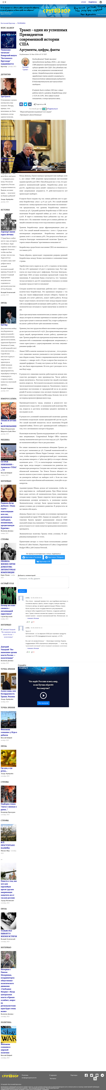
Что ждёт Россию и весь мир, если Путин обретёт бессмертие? (43, 685)
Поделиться (39, 104)
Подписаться (53, 109)
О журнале (53, 1075)
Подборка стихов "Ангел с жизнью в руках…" (9, 807)
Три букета (5, 96)
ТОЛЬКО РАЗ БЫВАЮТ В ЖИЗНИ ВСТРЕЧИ (9, 934)
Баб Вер (4, 325)
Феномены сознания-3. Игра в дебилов (9, 732)
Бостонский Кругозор (14, 1084)
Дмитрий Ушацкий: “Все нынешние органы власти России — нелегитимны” (9, 652)
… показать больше (32, 618)
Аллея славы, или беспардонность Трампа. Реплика (8, 694)
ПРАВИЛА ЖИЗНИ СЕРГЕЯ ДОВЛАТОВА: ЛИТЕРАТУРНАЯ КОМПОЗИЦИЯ (8, 567)
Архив (83, 2)
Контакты (53, 1078)
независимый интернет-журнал (56, 14)
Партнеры (73, 1075)
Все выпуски (43, 703)
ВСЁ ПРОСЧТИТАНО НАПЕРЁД (8, 845)
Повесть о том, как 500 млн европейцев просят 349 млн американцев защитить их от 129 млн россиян (9, 889)
